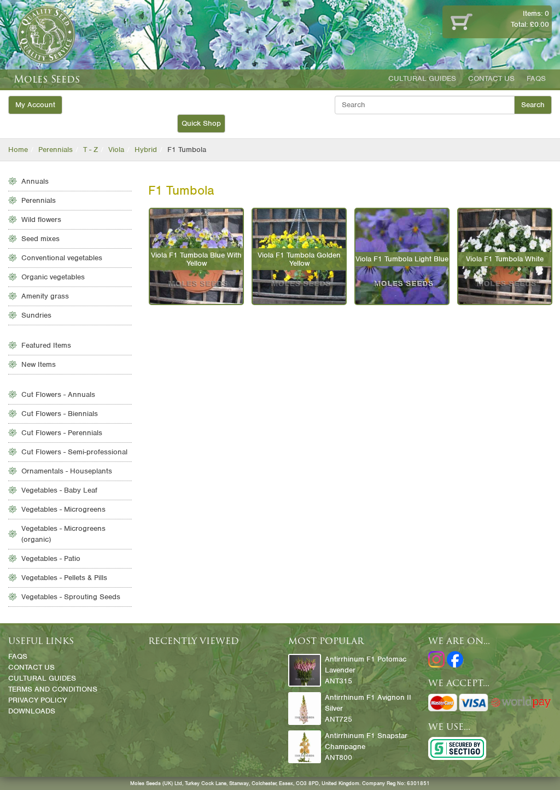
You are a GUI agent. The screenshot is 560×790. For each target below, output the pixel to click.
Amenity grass (45, 296)
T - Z (90, 149)
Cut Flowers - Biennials (59, 413)
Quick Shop (201, 123)
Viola (116, 149)
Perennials (55, 149)
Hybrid (146, 149)
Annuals (35, 181)
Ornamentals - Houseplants (66, 471)
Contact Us (491, 78)
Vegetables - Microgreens (63, 509)
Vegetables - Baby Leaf (59, 490)
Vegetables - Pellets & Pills (64, 577)
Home (18, 149)
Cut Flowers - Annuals (58, 394)
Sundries (36, 315)
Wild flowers (41, 219)
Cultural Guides (422, 78)
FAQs (536, 78)
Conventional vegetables (61, 257)
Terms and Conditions (52, 689)
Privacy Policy (37, 700)
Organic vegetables (53, 277)
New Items (38, 364)
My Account (35, 104)
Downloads (31, 711)
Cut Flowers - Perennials (61, 432)
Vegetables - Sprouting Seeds (70, 596)
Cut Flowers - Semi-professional (74, 452)
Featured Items (46, 345)
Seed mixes (40, 238)
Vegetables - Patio (50, 558)
